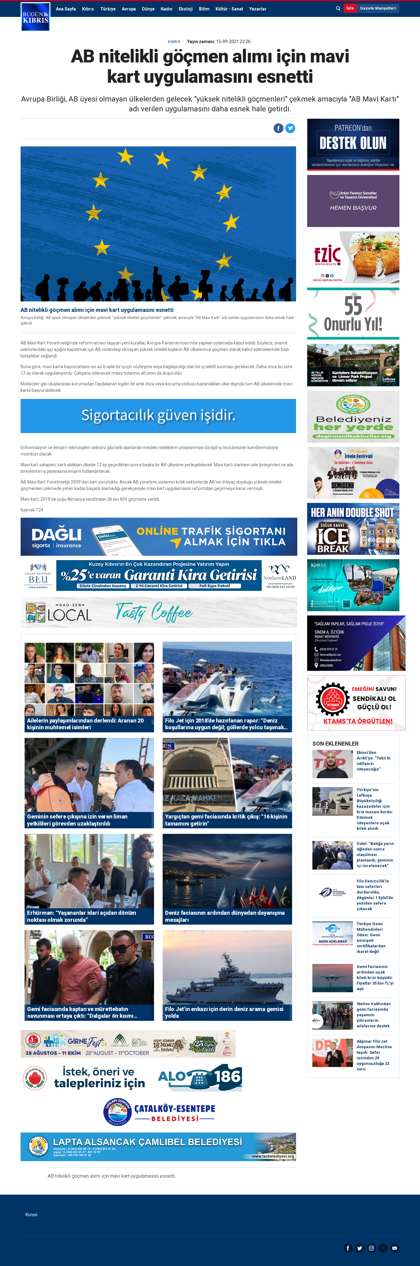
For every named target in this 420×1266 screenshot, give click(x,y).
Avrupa (129, 8)
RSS (383, 1248)
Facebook (348, 1248)
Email (394, 1248)
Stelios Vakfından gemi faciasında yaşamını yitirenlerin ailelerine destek (374, 1014)
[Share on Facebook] (278, 128)
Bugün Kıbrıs (35, 17)
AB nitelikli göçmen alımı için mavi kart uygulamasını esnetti (97, 310)
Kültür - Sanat (229, 8)
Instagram (371, 1248)
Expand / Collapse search (338, 8)
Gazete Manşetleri (378, 8)
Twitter (359, 1248)
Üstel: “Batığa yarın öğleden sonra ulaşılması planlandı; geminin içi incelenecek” (375, 854)
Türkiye (108, 8)
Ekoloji (186, 8)
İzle (350, 8)
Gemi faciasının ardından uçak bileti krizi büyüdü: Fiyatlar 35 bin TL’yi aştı (375, 977)
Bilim (204, 8)
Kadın (166, 8)
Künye (32, 1214)
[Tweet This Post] (290, 128)
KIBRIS (174, 42)
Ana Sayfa (66, 8)
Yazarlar (258, 8)
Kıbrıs (88, 8)
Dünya (148, 8)
